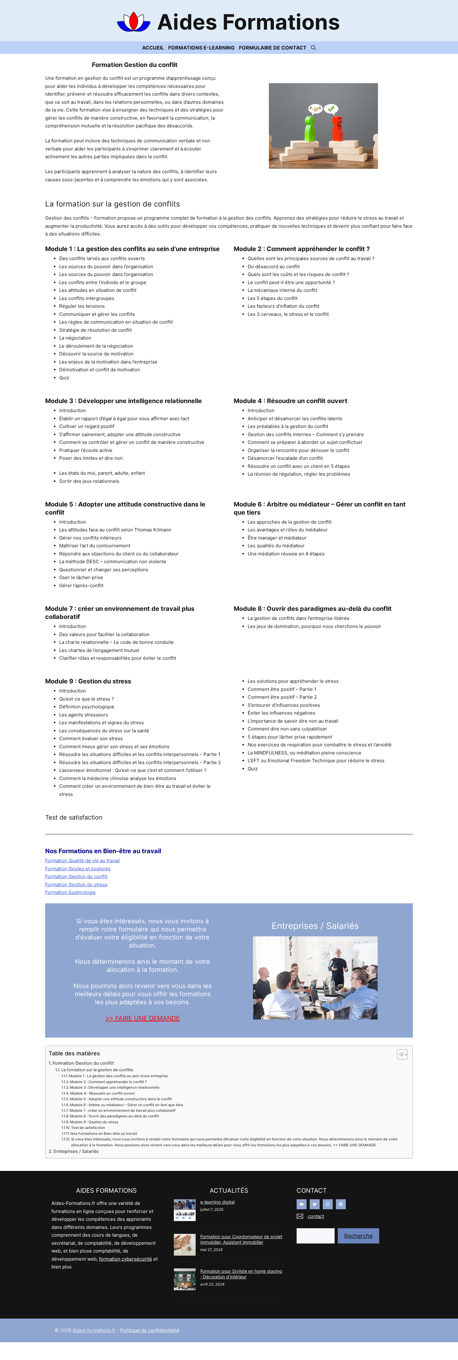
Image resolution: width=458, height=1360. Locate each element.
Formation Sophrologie (70, 892)
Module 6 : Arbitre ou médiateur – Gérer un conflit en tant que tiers (126, 1105)
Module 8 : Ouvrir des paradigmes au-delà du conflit (114, 1116)
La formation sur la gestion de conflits (97, 1070)
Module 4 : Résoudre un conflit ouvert (102, 1093)
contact (316, 1216)
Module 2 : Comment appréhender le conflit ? (108, 1082)
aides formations (248, 22)
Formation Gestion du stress (76, 884)
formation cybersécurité (125, 1259)
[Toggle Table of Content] (399, 1054)
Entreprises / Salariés (76, 1151)
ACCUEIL (153, 48)
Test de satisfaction (88, 1127)
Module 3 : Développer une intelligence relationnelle (115, 1087)
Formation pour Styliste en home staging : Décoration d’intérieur (241, 1273)
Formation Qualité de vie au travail (82, 860)
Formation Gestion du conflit (76, 876)
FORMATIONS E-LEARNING (201, 48)
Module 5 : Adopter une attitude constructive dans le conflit (121, 1099)
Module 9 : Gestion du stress (94, 1122)
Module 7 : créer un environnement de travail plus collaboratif (122, 1110)
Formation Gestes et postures (78, 869)
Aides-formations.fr (94, 1330)
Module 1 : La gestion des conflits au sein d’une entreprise (118, 1076)
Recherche (309, 1224)
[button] (313, 47)
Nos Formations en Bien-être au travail (103, 1133)
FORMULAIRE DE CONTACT (273, 48)
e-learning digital (217, 1202)
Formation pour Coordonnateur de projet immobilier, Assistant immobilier (241, 1239)
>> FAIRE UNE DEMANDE (142, 1018)
